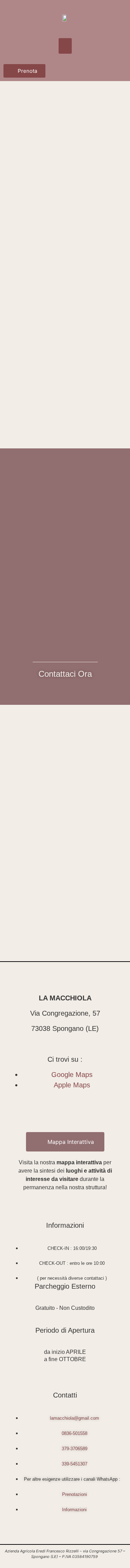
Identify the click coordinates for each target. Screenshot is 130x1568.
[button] (65, 46)
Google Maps (72, 1074)
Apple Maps (72, 1085)
